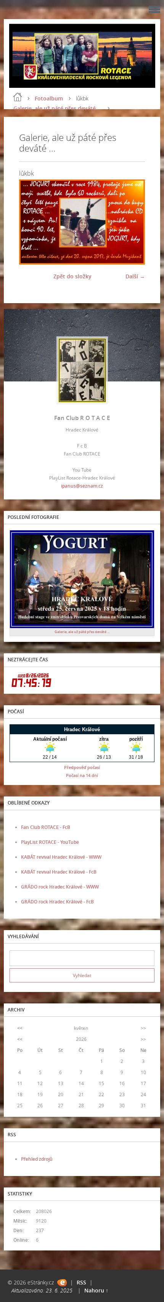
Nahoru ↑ (96, 1290)
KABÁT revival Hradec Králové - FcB (58, 872)
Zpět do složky (72, 276)
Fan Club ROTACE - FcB (45, 827)
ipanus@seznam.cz (82, 486)
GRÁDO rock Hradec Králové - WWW (60, 887)
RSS (81, 1282)
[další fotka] (132, 221)
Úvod (17, 97)
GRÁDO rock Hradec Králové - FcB (57, 901)
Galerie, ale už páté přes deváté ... (57, 108)
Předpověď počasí (82, 767)
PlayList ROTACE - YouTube (50, 842)
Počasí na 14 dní (82, 775)
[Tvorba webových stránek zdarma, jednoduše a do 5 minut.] (62, 1282)
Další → (135, 276)
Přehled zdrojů (37, 1159)
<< (20, 1028)
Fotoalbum (49, 98)
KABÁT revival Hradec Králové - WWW (61, 857)
